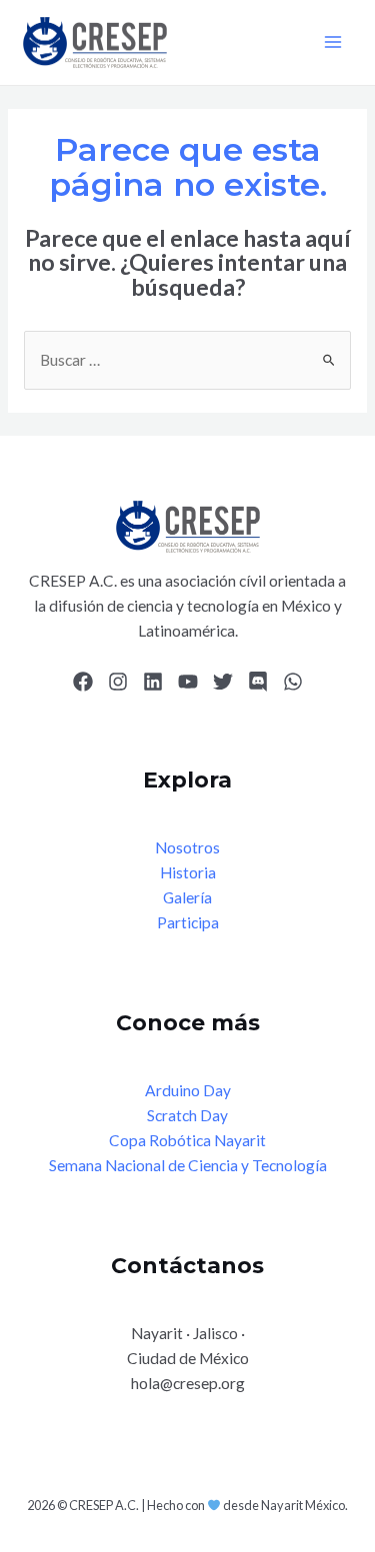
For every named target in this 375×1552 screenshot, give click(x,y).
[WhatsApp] (293, 682)
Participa (188, 922)
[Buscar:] (187, 360)
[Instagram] (118, 682)
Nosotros (187, 847)
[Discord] (258, 682)
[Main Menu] (333, 42)
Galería (187, 897)
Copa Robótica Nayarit (187, 1140)
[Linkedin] (153, 682)
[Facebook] (83, 682)
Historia (188, 872)
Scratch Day (187, 1115)
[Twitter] (223, 682)
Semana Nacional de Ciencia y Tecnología (188, 1165)
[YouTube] (188, 682)
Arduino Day (188, 1090)
